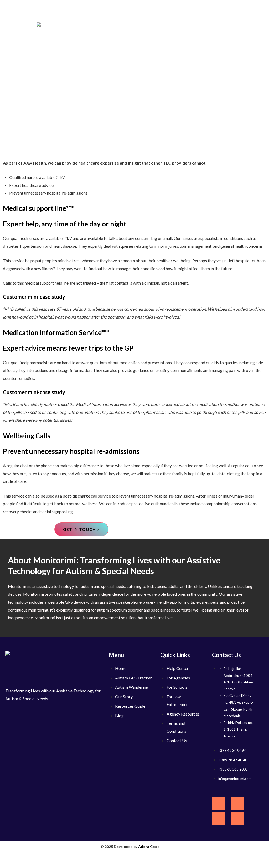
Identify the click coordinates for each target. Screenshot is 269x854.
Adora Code (148, 846)
